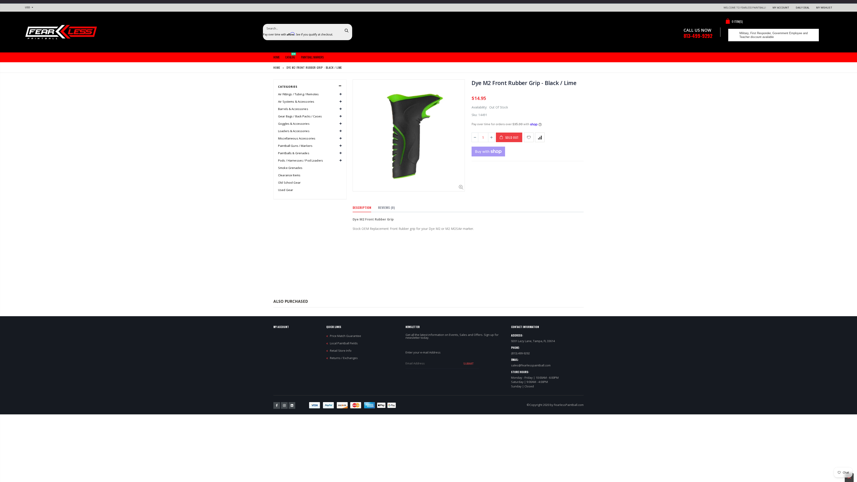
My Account (781, 7)
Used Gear (285, 190)
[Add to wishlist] (529, 137)
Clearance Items (289, 175)
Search (346, 30)
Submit (468, 364)
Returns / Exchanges (344, 358)
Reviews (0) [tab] (386, 207)
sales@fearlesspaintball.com (531, 365)
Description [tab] (362, 207)
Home (276, 67)
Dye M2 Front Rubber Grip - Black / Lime (524, 83)
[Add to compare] (540, 137)
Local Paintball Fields (344, 343)
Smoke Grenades (290, 168)
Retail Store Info (341, 351)
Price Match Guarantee (345, 336)
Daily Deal (802, 7)
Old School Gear (289, 183)
